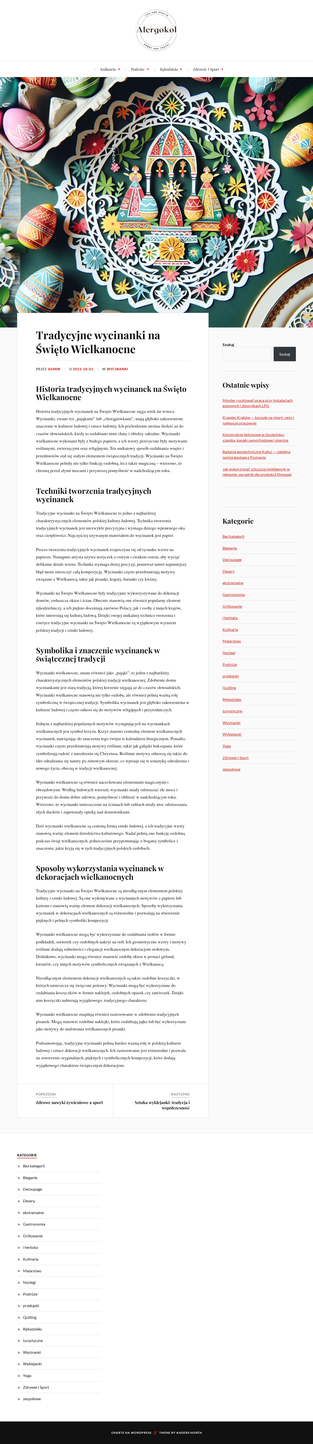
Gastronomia (234, 594)
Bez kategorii (233, 536)
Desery (229, 571)
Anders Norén (189, 1432)
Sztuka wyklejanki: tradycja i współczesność (162, 1105)
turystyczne (232, 711)
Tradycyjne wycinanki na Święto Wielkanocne (98, 341)
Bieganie (230, 548)
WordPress (141, 1432)
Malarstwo (232, 641)
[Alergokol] (156, 30)
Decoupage (232, 559)
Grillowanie (232, 606)
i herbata (230, 617)
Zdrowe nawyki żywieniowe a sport (69, 1102)
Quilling (229, 687)
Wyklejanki (232, 734)
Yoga (227, 746)
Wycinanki (117, 369)
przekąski (231, 676)
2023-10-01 (83, 369)
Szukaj (228, 344)
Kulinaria (108, 69)
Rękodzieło (169, 69)
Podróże (138, 69)
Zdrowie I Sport (206, 69)
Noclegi (229, 652)
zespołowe (231, 769)
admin (54, 369)
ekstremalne (233, 582)
